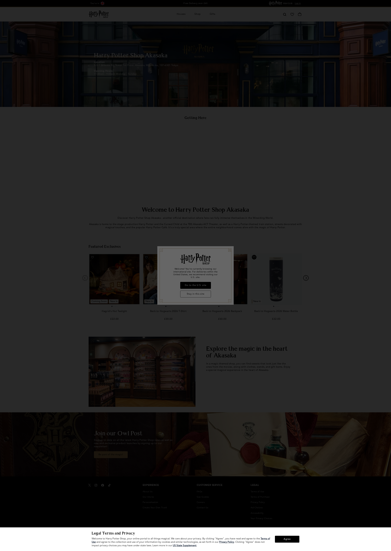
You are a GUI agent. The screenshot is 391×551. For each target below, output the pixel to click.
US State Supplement (184, 545)
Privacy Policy (226, 542)
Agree (287, 539)
